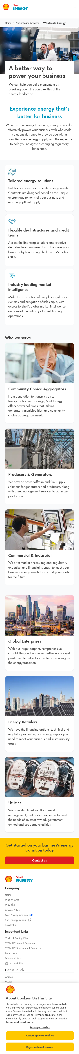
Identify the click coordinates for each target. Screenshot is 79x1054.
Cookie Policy (12, 910)
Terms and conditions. (19, 1022)
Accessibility (16, 963)
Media (8, 982)
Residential (11, 925)
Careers (9, 977)
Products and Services (27, 23)
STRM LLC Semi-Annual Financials (23, 948)
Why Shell (10, 904)
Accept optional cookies (40, 1035)
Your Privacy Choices (16, 915)
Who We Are (12, 899)
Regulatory (11, 953)
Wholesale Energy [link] (54, 23)
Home (8, 23)
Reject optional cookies (39, 1047)
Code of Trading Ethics (17, 938)
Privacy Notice (13, 958)
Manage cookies (40, 1027)
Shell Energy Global (15, 920)
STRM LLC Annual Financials (20, 943)
